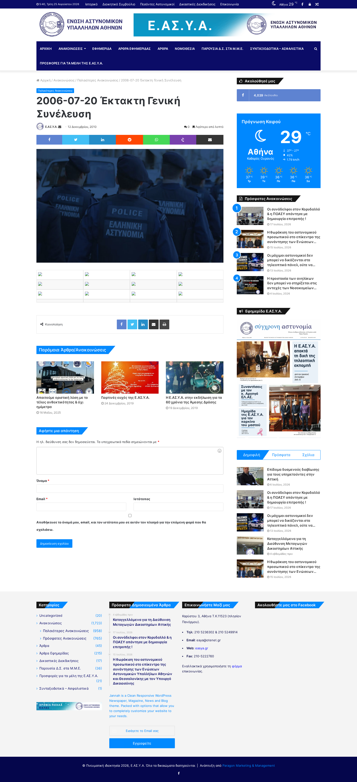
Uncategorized (50, 615)
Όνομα (42, 481)
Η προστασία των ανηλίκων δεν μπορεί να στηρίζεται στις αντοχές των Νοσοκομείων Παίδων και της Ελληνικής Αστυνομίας (292, 287)
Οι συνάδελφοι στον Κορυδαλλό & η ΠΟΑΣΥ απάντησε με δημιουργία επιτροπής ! (293, 214)
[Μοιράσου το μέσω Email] (209, 140)
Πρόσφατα (281, 454)
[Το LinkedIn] (102, 140)
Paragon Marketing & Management (248, 765)
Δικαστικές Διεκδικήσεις (197, 4)
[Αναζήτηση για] (316, 48)
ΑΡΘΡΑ (163, 49)
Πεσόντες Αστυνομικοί (157, 4)
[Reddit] (129, 140)
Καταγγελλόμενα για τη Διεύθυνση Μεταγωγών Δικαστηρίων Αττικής (287, 543)
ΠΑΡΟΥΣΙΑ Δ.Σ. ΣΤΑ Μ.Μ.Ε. (222, 49)
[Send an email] (59, 127)
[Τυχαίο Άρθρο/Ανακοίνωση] (317, 4)
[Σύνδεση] (309, 4)
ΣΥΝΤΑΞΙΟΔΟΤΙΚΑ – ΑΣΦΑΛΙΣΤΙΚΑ (277, 49)
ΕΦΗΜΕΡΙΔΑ (101, 49)
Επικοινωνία (229, 4)
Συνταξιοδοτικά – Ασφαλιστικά (64, 688)
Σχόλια (308, 454)
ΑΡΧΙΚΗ (46, 49)
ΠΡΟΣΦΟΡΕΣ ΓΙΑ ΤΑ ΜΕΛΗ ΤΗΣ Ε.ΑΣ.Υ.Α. (71, 63)
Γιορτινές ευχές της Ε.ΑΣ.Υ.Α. (125, 397)
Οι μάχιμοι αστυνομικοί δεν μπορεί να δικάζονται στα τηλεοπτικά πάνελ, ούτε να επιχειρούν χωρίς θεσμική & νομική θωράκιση (290, 264)
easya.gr (201, 648)
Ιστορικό (91, 4)
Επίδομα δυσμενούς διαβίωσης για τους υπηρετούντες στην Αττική (293, 474)
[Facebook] (302, 4)
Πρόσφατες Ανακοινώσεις (64, 638)
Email (42, 499)
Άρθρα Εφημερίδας (54, 653)
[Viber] (183, 140)
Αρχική (45, 80)
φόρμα (237, 666)
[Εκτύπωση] (164, 324)
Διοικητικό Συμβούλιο (118, 4)
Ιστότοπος (142, 499)
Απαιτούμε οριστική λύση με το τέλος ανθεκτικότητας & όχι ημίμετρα (62, 402)
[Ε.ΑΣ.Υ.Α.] (81, 24)
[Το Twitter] (75, 140)
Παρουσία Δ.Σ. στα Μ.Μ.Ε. (60, 668)
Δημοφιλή (251, 454)
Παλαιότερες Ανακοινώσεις (97, 80)
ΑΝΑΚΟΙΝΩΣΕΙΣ (71, 49)
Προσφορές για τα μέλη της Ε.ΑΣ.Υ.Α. (68, 676)
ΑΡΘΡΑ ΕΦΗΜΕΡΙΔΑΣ (134, 49)
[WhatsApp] (156, 140)
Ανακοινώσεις (64, 80)
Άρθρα (44, 646)
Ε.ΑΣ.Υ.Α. (51, 127)
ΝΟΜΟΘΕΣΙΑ (185, 49)
